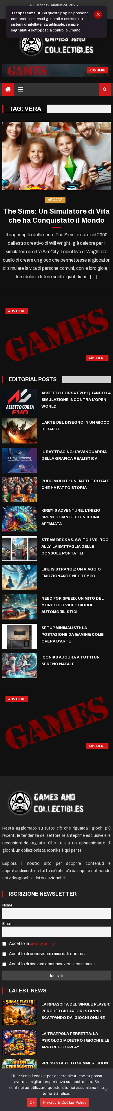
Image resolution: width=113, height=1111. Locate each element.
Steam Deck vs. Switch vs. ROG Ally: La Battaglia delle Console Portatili (75, 546)
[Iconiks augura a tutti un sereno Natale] (19, 665)
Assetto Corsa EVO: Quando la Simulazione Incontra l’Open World (76, 400)
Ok (32, 1102)
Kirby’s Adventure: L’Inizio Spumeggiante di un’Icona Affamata (70, 517)
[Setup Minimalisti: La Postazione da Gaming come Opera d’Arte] (19, 636)
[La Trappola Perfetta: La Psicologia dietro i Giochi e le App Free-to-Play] (19, 1042)
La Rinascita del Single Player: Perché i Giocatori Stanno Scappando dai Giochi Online (75, 1011)
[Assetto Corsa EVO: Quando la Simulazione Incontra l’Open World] (19, 401)
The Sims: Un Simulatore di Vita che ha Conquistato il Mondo (56, 215)
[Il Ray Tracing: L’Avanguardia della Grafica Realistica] (19, 460)
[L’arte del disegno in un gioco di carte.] (19, 430)
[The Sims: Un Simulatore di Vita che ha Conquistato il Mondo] (56, 156)
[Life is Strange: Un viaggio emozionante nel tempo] (19, 577)
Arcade (55, 200)
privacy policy (42, 943)
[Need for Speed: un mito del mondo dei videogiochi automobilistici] (19, 606)
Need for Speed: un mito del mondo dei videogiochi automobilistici (72, 605)
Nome (7, 905)
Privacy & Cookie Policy (64, 1102)
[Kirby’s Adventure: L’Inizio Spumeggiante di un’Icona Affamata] (19, 518)
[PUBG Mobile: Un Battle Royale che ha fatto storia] (19, 489)
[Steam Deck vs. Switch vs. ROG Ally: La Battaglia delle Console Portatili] (19, 548)
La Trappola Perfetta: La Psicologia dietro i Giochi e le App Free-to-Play (75, 1040)
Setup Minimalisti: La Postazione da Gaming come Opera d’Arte (72, 634)
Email (7, 924)
